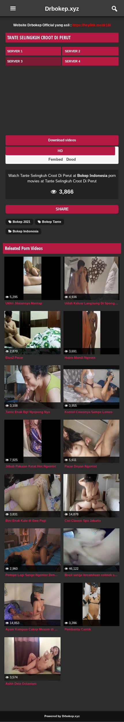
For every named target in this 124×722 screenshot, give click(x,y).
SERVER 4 (72, 61)
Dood (71, 159)
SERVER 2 (72, 51)
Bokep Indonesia (92, 175)
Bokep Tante (51, 221)
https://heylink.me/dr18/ (91, 25)
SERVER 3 (14, 61)
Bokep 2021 (21, 221)
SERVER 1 (14, 51)
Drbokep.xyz (62, 8)
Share (62, 209)
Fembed (55, 159)
